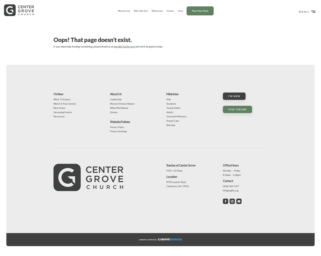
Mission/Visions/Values (122, 103)
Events (170, 10)
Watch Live (124, 10)
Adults (169, 112)
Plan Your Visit (200, 10)
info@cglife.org (231, 190)
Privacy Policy (117, 127)
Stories (114, 112)
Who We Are (141, 10)
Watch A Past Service (65, 103)
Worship (170, 125)
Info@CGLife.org (124, 46)
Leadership (116, 99)
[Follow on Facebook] (225, 201)
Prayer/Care (172, 120)
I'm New (234, 96)
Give (180, 10)
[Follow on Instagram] (232, 201)
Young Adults (173, 107)
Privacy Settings (118, 131)
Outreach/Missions (176, 116)
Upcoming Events (63, 112)
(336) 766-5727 (231, 186)
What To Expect (62, 99)
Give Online (237, 109)
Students (171, 103)
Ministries (157, 10)
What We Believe (119, 107)
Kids (168, 99)
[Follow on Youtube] (239, 201)
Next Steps (59, 107)
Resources (59, 116)
